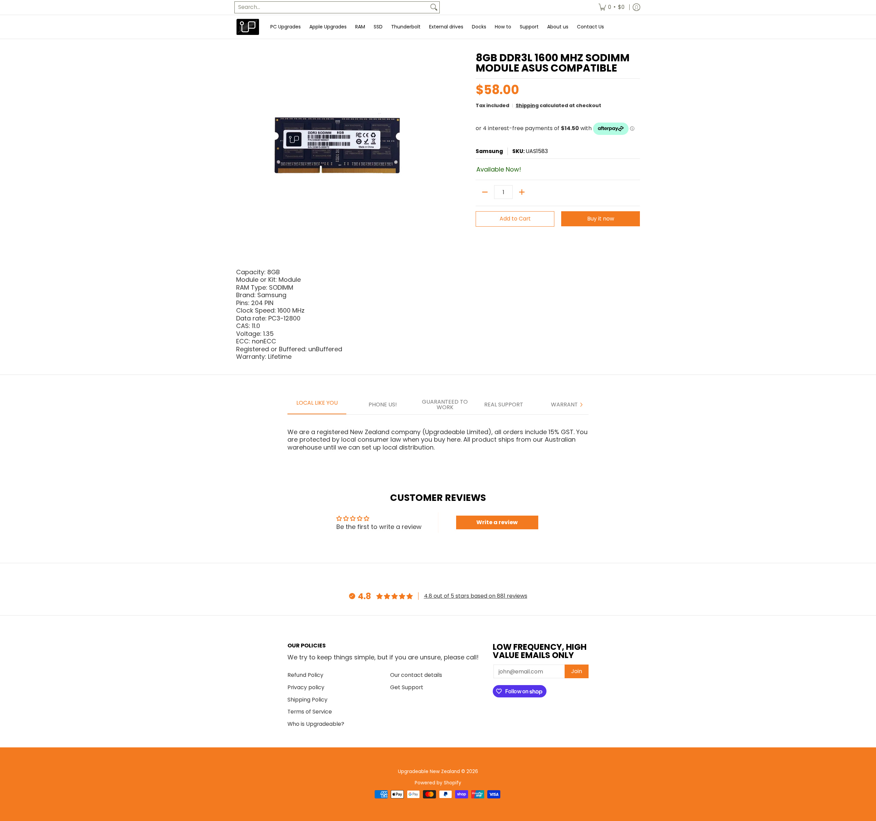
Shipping (527, 105)
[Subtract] (485, 192)
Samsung (489, 151)
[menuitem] (611, 7)
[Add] (522, 192)
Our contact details (416, 675)
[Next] (581, 404)
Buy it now (600, 219)
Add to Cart (515, 219)
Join (576, 671)
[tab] (316, 405)
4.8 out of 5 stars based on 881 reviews (475, 596)
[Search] (433, 7)
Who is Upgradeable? (315, 724)
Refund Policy (305, 675)
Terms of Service (309, 712)
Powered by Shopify (438, 783)
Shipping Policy (307, 700)
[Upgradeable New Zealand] (248, 27)
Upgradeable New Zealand (429, 771)
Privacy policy (305, 687)
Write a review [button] (497, 522)
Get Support (406, 687)
